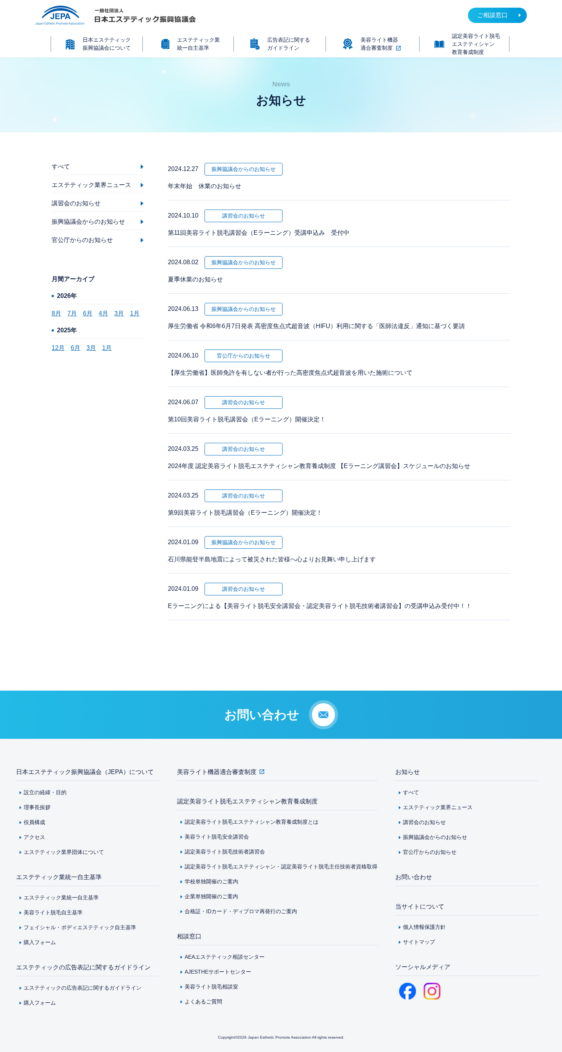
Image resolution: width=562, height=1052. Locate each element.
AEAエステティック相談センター (225, 957)
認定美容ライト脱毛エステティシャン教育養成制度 (247, 801)
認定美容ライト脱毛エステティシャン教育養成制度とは (251, 822)
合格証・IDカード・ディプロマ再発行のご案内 (241, 911)
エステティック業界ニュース (438, 807)
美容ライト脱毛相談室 (211, 987)
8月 (56, 313)
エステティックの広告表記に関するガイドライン (83, 967)
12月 (58, 348)
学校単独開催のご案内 (211, 881)
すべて (411, 792)
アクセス (34, 837)
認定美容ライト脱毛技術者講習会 (225, 852)
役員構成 (34, 822)
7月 (72, 313)
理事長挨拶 (37, 807)
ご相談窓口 (492, 15)
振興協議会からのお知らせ (435, 837)
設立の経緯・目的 (45, 792)
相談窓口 (189, 936)
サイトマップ (419, 942)
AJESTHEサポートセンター (218, 972)
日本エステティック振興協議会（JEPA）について (85, 772)
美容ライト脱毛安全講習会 (217, 837)
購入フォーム (40, 942)
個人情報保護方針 (424, 927)
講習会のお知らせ (424, 822)
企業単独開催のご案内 (211, 896)
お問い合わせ (413, 877)
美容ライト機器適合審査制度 (217, 772)
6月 (88, 313)
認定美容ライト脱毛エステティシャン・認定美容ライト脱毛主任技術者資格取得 (281, 866)
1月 (135, 313)
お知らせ (407, 772)
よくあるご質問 (203, 1001)
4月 (103, 313)
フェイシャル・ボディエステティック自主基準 (80, 927)
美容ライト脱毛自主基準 (53, 912)
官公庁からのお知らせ (429, 852)
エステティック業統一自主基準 (59, 877)
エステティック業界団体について (64, 852)
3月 (119, 313)
